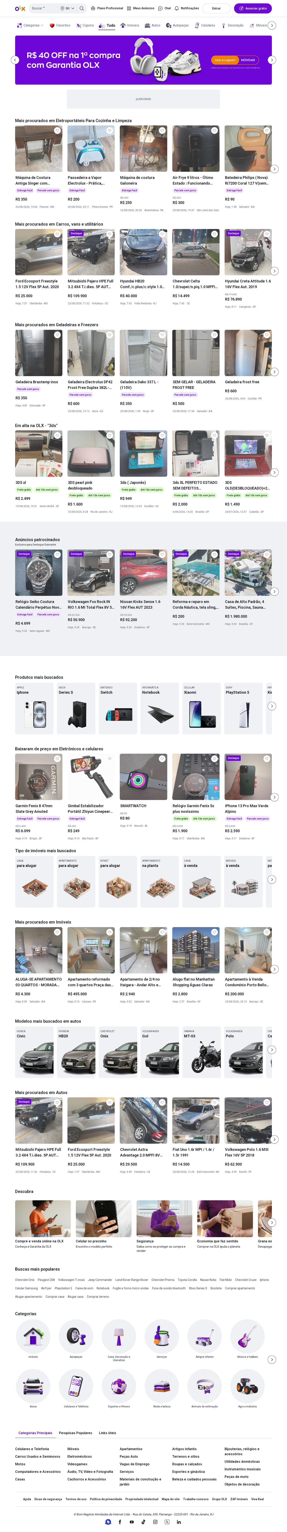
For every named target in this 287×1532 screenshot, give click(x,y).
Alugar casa (75, 1296)
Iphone (264, 1280)
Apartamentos (131, 1449)
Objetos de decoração (242, 1484)
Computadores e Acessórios (38, 1472)
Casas (20, 1479)
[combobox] (58, 8)
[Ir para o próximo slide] (274, 169)
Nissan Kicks (208, 1280)
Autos (156, 25)
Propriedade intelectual (141, 1499)
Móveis (261, 25)
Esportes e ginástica (188, 1472)
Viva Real (257, 1499)
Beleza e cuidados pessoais (194, 1479)
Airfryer (46, 1288)
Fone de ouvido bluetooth (169, 1288)
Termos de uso (76, 1499)
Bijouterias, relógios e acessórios (242, 1451)
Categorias (31, 25)
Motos (20, 1464)
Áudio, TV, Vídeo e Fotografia (90, 1472)
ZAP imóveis (239, 1499)
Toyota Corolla (187, 1280)
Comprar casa (55, 1296)
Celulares (208, 25)
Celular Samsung (26, 1288)
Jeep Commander (100, 1280)
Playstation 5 (63, 1288)
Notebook (103, 1288)
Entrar (216, 8)
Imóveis (133, 25)
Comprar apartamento (240, 1288)
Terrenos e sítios (185, 1457)
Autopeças (181, 25)
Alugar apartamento (28, 1296)
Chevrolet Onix (24, 1280)
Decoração (236, 25)
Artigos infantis (184, 1449)
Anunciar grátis (256, 8)
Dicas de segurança (48, 1499)
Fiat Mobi (226, 1280)
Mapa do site (171, 1499)
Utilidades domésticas (242, 1462)
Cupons (88, 25)
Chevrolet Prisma (162, 1280)
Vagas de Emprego (135, 1464)
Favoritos (63, 25)
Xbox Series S (198, 1288)
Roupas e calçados (187, 1464)
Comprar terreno (98, 1296)
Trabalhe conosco (196, 1499)
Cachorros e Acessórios (86, 1479)
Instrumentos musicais (243, 1469)
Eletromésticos (79, 1457)
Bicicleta (216, 1288)
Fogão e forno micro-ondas (131, 1288)
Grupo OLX (219, 1499)
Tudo (111, 25)
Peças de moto (237, 1477)
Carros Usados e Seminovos (37, 1457)
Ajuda (27, 1499)
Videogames (77, 1464)
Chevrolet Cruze (246, 1280)
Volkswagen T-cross (71, 1280)
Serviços (127, 1472)
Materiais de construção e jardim (140, 1481)
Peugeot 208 (46, 1280)
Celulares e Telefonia (32, 1449)
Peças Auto (129, 1457)
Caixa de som (84, 1288)
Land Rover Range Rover (132, 1280)
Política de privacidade (106, 1499)
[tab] (35, 1433)
